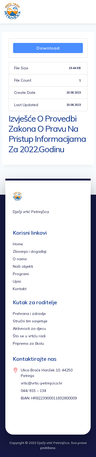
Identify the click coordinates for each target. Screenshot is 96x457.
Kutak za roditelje (35, 302)
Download (48, 48)
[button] (78, 12)
